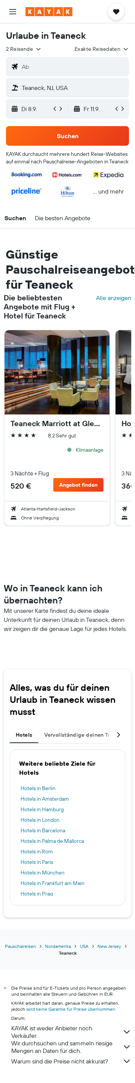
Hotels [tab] (24, 734)
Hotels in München (42, 872)
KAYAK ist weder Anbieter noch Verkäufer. (51, 1031)
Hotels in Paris (37, 862)
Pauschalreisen (20, 946)
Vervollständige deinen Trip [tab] (79, 734)
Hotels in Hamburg (42, 809)
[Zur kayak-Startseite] (49, 11)
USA (84, 946)
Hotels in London (40, 819)
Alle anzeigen (113, 298)
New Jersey (109, 946)
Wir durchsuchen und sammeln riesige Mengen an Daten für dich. (61, 1046)
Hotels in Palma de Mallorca (52, 841)
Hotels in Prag (37, 893)
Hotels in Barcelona (43, 830)
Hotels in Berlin (38, 788)
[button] (12, 11)
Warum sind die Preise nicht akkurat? (59, 1061)
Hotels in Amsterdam (45, 798)
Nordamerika (58, 946)
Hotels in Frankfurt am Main (52, 883)
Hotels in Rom (37, 851)
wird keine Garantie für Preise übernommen (70, 1009)
